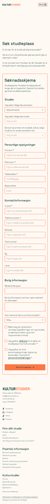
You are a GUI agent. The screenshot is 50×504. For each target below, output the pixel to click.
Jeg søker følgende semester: (19, 105)
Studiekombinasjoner (10, 438)
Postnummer (11, 241)
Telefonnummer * (13, 218)
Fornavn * (9, 150)
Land (7, 265)
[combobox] (25, 110)
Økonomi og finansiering (11, 453)
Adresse (8, 230)
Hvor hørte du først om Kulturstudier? (22, 315)
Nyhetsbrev (6, 488)
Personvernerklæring (10, 492)
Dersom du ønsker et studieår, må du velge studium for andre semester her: (24, 129)
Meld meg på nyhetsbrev (20, 327)
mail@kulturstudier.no (10, 396)
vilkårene (23, 341)
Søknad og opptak (9, 464)
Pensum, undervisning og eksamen (15, 461)
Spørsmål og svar (8, 482)
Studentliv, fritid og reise (11, 467)
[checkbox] (6, 327)
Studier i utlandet (9, 432)
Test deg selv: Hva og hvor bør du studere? (18, 441)
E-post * (9, 206)
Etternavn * (10, 162)
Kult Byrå (23, 500)
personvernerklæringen (19, 358)
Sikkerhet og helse (9, 455)
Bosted (5, 458)
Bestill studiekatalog (10, 485)
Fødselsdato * (11, 174)
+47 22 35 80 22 (8, 399)
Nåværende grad (12, 286)
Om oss (5, 479)
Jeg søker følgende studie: (17, 116)
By (6, 253)
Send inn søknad (23, 367)
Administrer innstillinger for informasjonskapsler (20, 497)
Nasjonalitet (10, 185)
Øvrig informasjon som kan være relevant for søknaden (24, 299)
